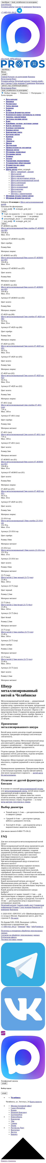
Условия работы (7, 7)
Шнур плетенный (18, 183)
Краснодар (15, 1119)
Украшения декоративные (18, 161)
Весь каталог (11, 99)
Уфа (12, 1121)
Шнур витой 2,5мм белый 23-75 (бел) (16, 605)
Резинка (9, 156)
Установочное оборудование (18, 163)
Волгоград (15, 1130)
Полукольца (11, 145)
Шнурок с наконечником (21, 194)
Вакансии (36, 907)
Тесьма (9, 158)
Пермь (13, 1126)
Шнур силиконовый (19, 187)
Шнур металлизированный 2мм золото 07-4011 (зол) (23, 434)
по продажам (20, 216)
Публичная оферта (9, 937)
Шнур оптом (11, 169)
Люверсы (10, 141)
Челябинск (11, 59)
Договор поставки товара (11, 939)
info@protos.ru (37, 927)
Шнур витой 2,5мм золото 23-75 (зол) (16, 659)
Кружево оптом (13, 134)
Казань (14, 1110)
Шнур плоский (17, 185)
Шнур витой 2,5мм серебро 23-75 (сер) (17, 632)
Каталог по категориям (17, 77)
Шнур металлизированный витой (25, 180)
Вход (14, 79)
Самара (14, 1123)
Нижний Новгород (19, 1112)
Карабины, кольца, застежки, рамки (22, 123)
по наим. (8, 216)
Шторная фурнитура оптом (18, 198)
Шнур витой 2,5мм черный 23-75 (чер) (17, 577)
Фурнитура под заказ (15, 165)
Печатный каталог (22, 81)
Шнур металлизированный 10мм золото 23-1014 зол (23, 550)
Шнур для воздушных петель (23, 178)
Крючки (9, 137)
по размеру (34, 216)
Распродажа (36, 93)
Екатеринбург (16, 1115)
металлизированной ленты (16, 791)
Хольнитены (11, 167)
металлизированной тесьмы (31, 789)
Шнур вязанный (17, 176)
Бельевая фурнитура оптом (18, 112)
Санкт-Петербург (18, 1108)
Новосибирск (16, 1117)
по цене (39, 214)
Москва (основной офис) (21, 1106)
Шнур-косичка (17, 189)
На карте (14, 918)
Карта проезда (36, 1102)
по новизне (28, 214)
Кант (8, 121)
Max (28, 927)
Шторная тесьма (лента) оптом (19, 196)
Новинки (24, 93)
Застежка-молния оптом (16, 119)
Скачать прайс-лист (25, 905)
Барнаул (14, 1134)
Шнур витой (16, 174)
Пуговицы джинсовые (16, 152)
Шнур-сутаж (16, 191)
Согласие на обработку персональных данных (20, 935)
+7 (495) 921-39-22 (8, 12)
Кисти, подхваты (13, 126)
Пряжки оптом (12, 150)
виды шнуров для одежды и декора (15, 802)
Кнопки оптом (12, 130)
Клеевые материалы (15, 128)
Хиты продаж (12, 106)
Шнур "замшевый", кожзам (22, 172)
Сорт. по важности (12, 214)
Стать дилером (18, 83)
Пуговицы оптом (13, 154)
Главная (4, 77)
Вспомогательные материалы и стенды (23, 115)
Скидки (18, 7)
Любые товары (10, 93)
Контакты (37, 7)
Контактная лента (14, 132)
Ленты (9, 139)
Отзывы (15, 907)
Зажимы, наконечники (16, 117)
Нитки (9, 143)
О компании (27, 7)
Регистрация (6, 79)
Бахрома (10, 108)
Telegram (21, 927)
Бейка (8, 110)
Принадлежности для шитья (18, 148)
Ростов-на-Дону (17, 1128)
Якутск (14, 1132)
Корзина (31, 77)
